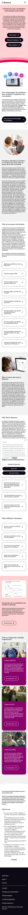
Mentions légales (7, 895)
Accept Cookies (14, 473)
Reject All (14, 468)
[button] (14, 35)
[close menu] (25, 2)
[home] (6, 2)
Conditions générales (8, 899)
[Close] (25, 440)
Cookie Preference (7, 903)
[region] (14, 457)
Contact (4, 888)
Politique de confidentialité (10, 892)
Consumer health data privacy (15, 459)
